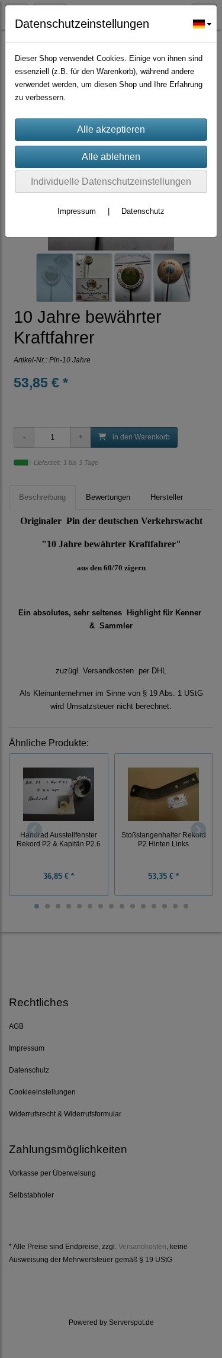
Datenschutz (143, 211)
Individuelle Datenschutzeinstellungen (111, 181)
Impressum (76, 211)
